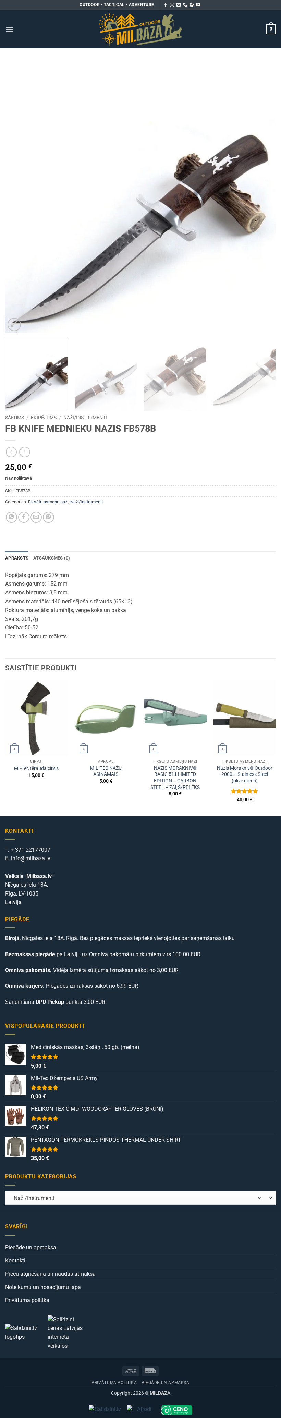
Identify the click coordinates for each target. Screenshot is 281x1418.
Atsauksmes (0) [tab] (51, 558)
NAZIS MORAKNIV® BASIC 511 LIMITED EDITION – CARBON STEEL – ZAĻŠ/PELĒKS (175, 777)
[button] (9, 29)
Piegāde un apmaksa (30, 1247)
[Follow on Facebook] (165, 5)
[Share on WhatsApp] (11, 517)
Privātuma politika (27, 1300)
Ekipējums (44, 417)
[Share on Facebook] (23, 517)
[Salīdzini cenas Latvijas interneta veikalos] (68, 1332)
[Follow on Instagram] (172, 5)
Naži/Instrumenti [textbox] (135, 1198)
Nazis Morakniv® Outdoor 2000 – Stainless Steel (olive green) (244, 774)
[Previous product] (24, 452)
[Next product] (11, 452)
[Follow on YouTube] (198, 5)
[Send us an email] (178, 5)
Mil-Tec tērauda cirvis (36, 768)
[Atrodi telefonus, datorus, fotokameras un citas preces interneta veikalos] (141, 1410)
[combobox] (140, 1198)
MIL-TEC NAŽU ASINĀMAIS (106, 771)
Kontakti (15, 1260)
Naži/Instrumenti (85, 417)
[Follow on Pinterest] (192, 5)
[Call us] (185, 5)
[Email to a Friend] (36, 517)
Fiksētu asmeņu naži (48, 501)
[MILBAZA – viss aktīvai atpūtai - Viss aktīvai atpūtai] (141, 29)
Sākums (14, 417)
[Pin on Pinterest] (48, 517)
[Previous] (19, 197)
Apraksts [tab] (16, 558)
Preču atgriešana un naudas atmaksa (50, 1274)
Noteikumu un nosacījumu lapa (43, 1287)
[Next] (262, 197)
